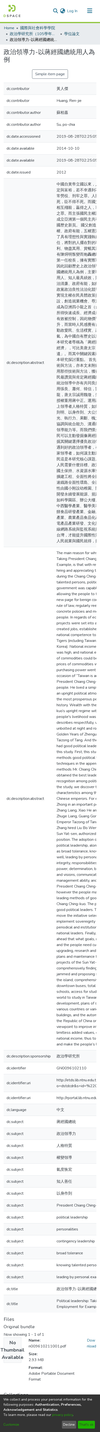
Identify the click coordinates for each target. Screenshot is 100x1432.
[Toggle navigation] (89, 11)
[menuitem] (62, 11)
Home (9, 28)
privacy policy (62, 1415)
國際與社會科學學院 (37, 28)
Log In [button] (72, 11)
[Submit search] (55, 11)
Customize (11, 1424)
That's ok (86, 1424)
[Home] (12, 11)
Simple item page (50, 74)
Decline (69, 1424)
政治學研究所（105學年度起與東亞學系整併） (34, 34)
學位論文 (72, 34)
